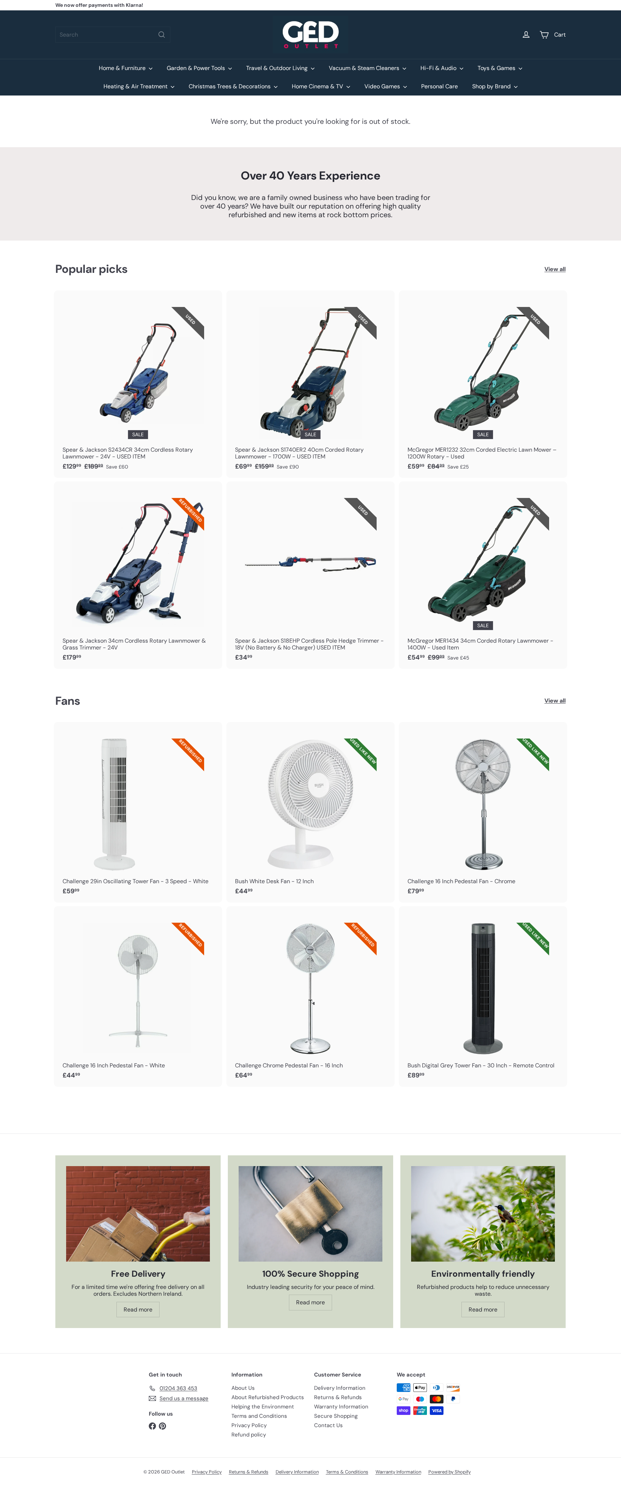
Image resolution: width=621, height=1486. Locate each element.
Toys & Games (497, 68)
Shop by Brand (492, 86)
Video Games (382, 86)
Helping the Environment (262, 1406)
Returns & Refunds (338, 1397)
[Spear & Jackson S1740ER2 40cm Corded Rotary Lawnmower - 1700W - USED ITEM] (310, 384)
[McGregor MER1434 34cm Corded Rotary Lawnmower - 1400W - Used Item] (483, 575)
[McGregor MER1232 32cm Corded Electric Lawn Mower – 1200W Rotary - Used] (483, 384)
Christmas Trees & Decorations (230, 86)
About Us (243, 1388)
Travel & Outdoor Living (277, 68)
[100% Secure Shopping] (310, 1214)
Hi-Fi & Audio (439, 68)
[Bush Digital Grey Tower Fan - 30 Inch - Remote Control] (483, 996)
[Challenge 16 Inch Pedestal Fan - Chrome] (483, 812)
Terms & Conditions (347, 1472)
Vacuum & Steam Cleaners (365, 68)
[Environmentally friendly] (483, 1214)
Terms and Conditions (259, 1416)
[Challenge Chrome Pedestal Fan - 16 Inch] (310, 996)
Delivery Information (339, 1388)
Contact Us (328, 1425)
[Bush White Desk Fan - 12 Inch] (310, 812)
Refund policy (248, 1434)
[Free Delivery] (138, 1214)
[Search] (161, 35)
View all (555, 269)
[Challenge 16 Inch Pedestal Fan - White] (138, 996)
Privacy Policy (249, 1425)
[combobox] (112, 35)
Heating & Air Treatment (136, 86)
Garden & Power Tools (196, 68)
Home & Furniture (123, 68)
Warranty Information (341, 1406)
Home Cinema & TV (318, 86)
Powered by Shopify (449, 1472)
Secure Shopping (336, 1416)
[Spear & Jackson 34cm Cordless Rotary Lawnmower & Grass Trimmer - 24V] (138, 575)
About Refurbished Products (267, 1397)
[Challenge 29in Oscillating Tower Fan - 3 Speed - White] (138, 812)
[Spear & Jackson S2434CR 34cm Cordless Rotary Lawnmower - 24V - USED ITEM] (138, 384)
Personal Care (439, 86)
